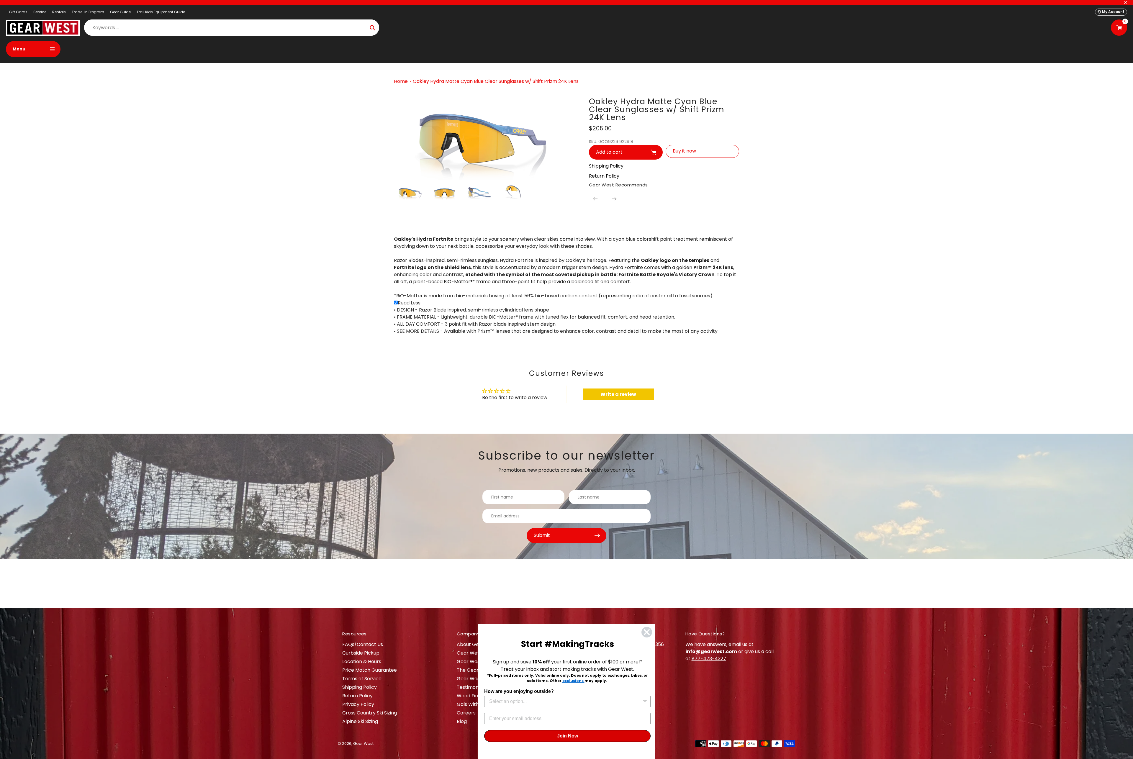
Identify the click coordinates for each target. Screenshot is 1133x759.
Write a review (618, 394)
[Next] (614, 198)
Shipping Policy (359, 687)
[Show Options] (645, 701)
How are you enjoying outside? (519, 691)
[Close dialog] (647, 632)
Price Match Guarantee (369, 670)
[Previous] (595, 198)
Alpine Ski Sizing (360, 721)
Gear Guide (120, 11)
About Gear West (477, 644)
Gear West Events (478, 661)
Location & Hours (361, 661)
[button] (396, 302)
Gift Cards (18, 11)
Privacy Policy (358, 704)
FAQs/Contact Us (362, 644)
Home (401, 81)
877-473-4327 (709, 658)
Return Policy (357, 695)
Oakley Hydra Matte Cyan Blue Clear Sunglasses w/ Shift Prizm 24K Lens (496, 81)
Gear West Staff (475, 678)
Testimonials (471, 687)
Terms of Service (362, 678)
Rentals (59, 11)
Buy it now (684, 150)
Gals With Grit (473, 704)
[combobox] (565, 701)
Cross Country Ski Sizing (369, 712)
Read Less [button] (409, 302)
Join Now (567, 735)
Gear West (363, 743)
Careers (466, 712)
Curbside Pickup (360, 653)
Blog (462, 721)
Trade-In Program (88, 11)
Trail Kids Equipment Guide (161, 11)
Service (39, 11)
